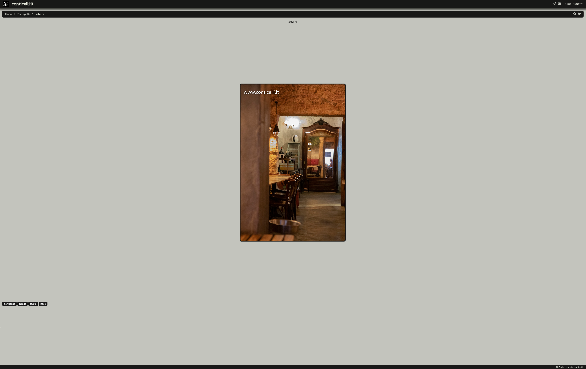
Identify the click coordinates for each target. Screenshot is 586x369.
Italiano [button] (577, 3)
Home (8, 14)
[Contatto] (559, 3)
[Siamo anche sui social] (555, 3)
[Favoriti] (579, 14)
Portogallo (24, 14)
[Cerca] (575, 14)
